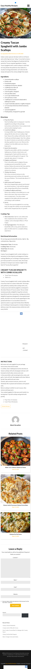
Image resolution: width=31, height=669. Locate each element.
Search (4, 612)
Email (15, 587)
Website (15, 594)
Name (15, 580)
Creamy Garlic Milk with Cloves (10, 628)
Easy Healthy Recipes (9, 6)
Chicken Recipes (6, 406)
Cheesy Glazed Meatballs (9, 625)
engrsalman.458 (6, 53)
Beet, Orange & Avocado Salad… (11, 636)
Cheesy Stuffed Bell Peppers (10, 634)
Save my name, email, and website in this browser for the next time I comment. (15, 602)
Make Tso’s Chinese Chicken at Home (15, 467)
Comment (15, 557)
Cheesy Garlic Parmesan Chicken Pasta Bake (15, 505)
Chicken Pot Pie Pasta (15, 534)
